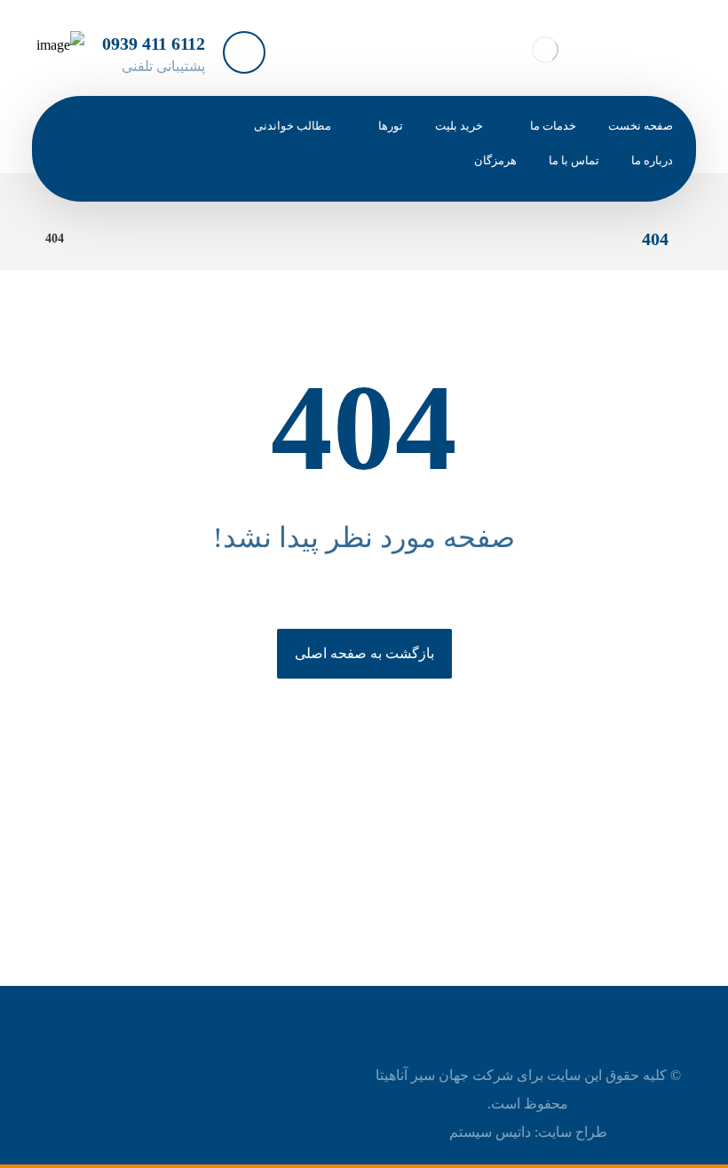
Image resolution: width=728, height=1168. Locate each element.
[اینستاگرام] (70, 131)
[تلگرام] (111, 131)
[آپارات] (153, 170)
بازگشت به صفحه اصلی (364, 653)
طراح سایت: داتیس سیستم (528, 1132)
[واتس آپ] (153, 131)
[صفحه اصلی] (100, 238)
